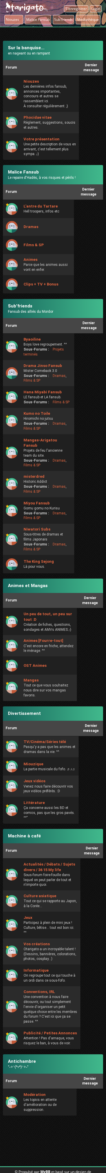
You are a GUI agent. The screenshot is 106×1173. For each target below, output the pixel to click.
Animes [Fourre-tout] (43, 640)
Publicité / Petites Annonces (50, 1033)
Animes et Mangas (28, 585)
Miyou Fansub (37, 503)
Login (95, 8)
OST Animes (35, 665)
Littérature (34, 802)
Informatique (36, 970)
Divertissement (24, 713)
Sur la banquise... (26, 47)
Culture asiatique (40, 896)
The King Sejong (39, 561)
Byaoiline (32, 339)
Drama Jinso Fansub (43, 365)
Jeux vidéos (34, 781)
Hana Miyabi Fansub (43, 392)
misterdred (34, 476)
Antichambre (22, 1061)
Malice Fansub (23, 172)
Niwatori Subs (37, 529)
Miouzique (33, 764)
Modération (35, 1094)
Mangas (31, 680)
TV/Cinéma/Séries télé (45, 741)
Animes (30, 259)
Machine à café (24, 836)
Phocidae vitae (38, 117)
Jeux (28, 917)
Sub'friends (20, 306)
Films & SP (34, 245)
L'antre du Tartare (41, 206)
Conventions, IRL (39, 992)
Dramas (31, 227)
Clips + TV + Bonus (41, 284)
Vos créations (37, 944)
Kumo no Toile (37, 413)
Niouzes (14, 19)
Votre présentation (41, 139)
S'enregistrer (76, 8)
